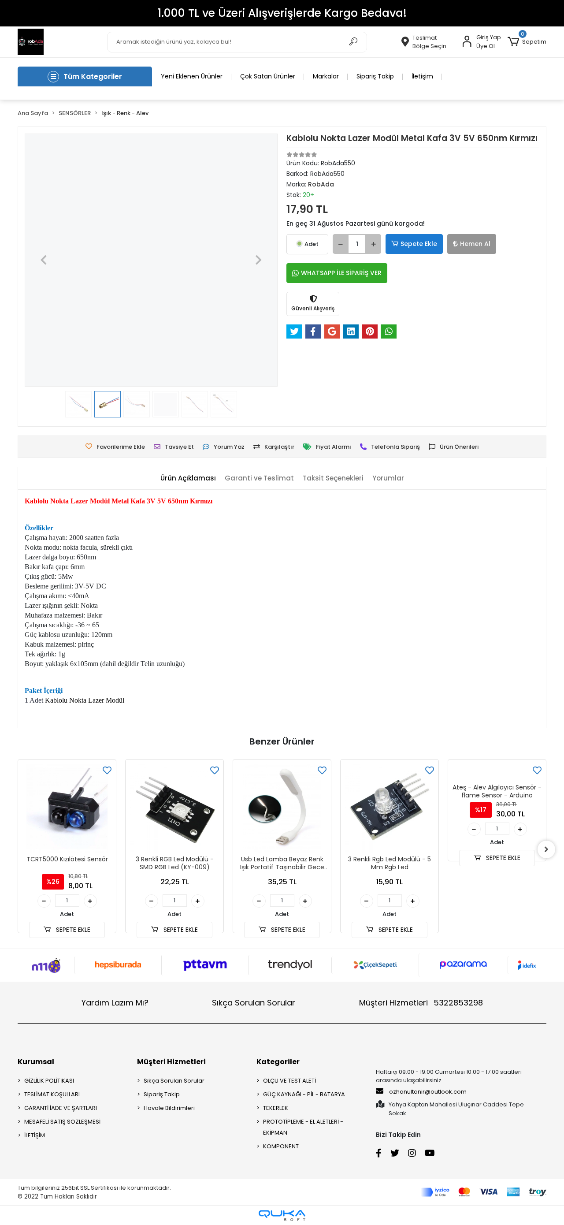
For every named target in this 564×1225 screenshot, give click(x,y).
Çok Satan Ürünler (267, 76)
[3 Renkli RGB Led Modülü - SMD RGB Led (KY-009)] (174, 808)
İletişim (422, 76)
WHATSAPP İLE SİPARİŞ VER (341, 272)
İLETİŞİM (34, 1135)
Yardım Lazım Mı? (115, 1002)
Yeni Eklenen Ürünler (192, 76)
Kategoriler (278, 1062)
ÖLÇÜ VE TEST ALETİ (289, 1080)
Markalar (326, 76)
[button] (527, 41)
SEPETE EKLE (72, 929)
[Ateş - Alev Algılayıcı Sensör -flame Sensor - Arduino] (497, 772)
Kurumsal (36, 1062)
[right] (546, 849)
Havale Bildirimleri (169, 1108)
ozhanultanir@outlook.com (428, 1091)
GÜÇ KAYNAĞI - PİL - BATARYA (304, 1094)
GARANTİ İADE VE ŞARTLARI (60, 1108)
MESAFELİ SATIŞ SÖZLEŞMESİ (62, 1121)
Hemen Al (475, 243)
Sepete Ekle (419, 243)
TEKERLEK (275, 1108)
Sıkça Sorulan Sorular (253, 1002)
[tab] (188, 478)
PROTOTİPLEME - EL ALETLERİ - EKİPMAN (303, 1127)
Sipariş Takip (375, 76)
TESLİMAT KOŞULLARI (52, 1094)
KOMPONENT (281, 1146)
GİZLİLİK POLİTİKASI (49, 1080)
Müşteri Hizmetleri (421, 1002)
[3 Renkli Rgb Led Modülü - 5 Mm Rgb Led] (389, 808)
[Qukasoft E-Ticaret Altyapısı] (282, 1215)
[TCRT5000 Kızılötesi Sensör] (66, 808)
